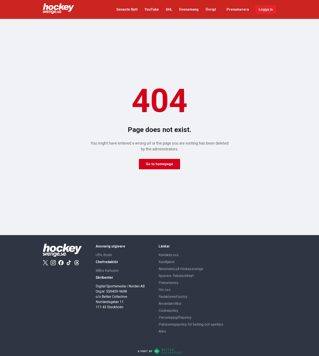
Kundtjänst (166, 262)
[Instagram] (53, 262)
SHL (169, 9)
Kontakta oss (169, 255)
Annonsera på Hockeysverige (181, 269)
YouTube (152, 9)
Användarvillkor (170, 304)
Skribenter (104, 277)
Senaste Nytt (127, 9)
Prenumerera (238, 9)
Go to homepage (159, 164)
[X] (45, 262)
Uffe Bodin (104, 255)
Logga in (266, 9)
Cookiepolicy (168, 310)
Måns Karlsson (107, 271)
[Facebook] (61, 262)
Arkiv (162, 331)
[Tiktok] (68, 262)
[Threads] (76, 262)
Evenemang (189, 9)
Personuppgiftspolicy (175, 317)
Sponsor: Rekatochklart (176, 276)
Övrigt (211, 9)
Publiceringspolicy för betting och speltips (191, 324)
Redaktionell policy (173, 297)
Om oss (165, 290)
